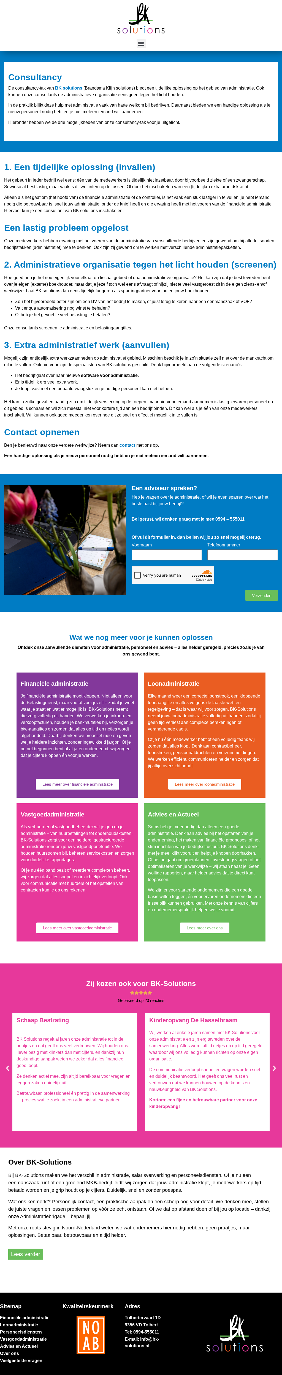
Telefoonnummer (223, 545)
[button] (141, 43)
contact (127, 445)
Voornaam (142, 545)
